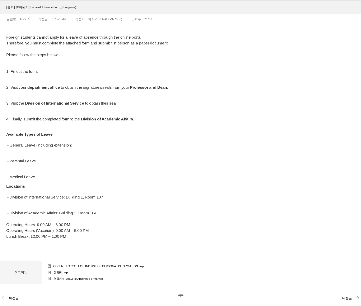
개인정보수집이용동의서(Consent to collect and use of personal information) (357, 298)
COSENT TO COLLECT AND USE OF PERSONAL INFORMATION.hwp (98, 266)
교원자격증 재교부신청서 (4, 298)
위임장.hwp (60, 272)
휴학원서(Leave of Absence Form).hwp (78, 278)
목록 (181, 295)
